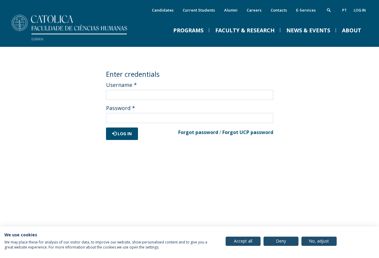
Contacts (279, 10)
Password (120, 108)
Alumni (230, 10)
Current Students (199, 10)
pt (344, 10)
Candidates (163, 10)
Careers (254, 10)
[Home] (77, 41)
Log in (360, 10)
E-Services (306, 10)
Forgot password (198, 132)
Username (121, 84)
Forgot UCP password (247, 132)
